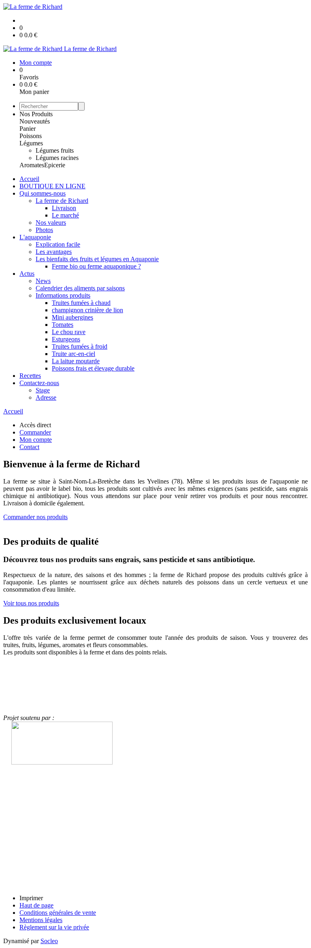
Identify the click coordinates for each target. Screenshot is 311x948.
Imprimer (31, 898)
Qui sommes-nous (42, 193)
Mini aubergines (72, 317)
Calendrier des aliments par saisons (80, 288)
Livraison (64, 208)
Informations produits (63, 295)
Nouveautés (34, 121)
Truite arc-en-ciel (73, 353)
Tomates (62, 324)
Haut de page (36, 905)
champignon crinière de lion (87, 310)
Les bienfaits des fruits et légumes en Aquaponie (97, 259)
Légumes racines (57, 157)
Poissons (30, 135)
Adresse (46, 397)
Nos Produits (36, 114)
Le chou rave (68, 331)
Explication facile (58, 244)
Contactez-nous (39, 382)
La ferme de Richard (62, 200)
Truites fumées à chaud (81, 302)
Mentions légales (40, 919)
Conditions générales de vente (57, 912)
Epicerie (54, 165)
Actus (26, 273)
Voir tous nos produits (31, 603)
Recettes (30, 375)
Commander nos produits (35, 516)
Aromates (31, 165)
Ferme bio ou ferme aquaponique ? (96, 266)
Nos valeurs (51, 222)
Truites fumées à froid (79, 346)
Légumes (31, 143)
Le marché (65, 215)
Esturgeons (66, 339)
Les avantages (54, 251)
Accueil (29, 178)
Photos (44, 229)
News (43, 280)
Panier (27, 128)
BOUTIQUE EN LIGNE (52, 186)
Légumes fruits (55, 150)
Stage (43, 390)
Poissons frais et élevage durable (93, 368)
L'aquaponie (35, 237)
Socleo (49, 940)
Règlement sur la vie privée (54, 927)
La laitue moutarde (76, 361)
